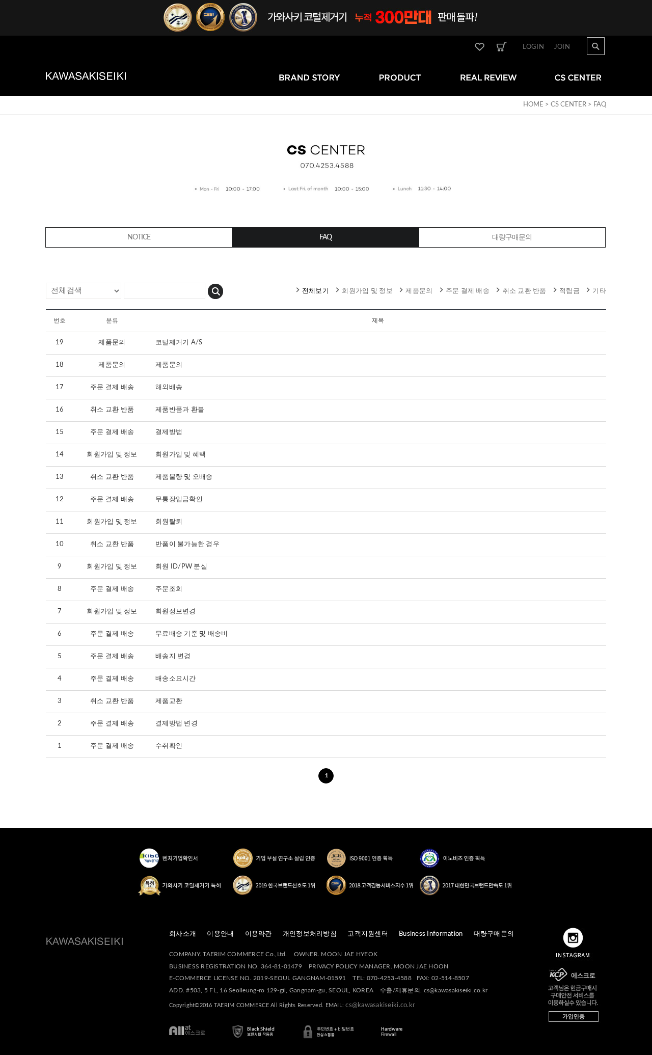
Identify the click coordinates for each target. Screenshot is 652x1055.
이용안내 (220, 934)
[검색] (215, 290)
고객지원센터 (367, 934)
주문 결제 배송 (468, 291)
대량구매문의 (494, 934)
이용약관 (258, 934)
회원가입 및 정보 (367, 291)
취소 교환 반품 (525, 291)
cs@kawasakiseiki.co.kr (380, 1005)
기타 (599, 291)
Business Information (431, 934)
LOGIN (533, 47)
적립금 (569, 291)
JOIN (562, 47)
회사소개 (182, 934)
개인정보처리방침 (310, 934)
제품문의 (418, 291)
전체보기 (315, 291)
